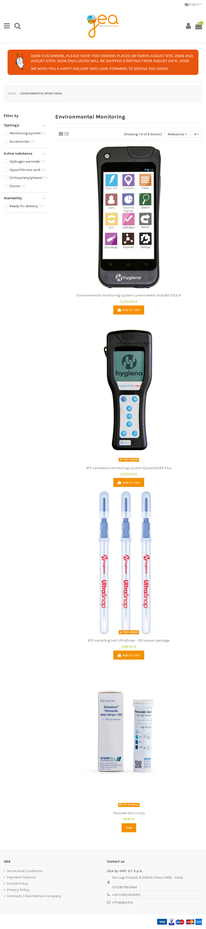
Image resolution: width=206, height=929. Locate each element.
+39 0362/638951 (126, 895)
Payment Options (21, 877)
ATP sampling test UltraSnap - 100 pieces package (129, 640)
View (128, 827)
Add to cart (131, 310)
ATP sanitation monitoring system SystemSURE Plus (129, 468)
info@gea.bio (122, 902)
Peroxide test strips (129, 813)
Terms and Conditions (24, 871)
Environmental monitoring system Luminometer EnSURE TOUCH (129, 295)
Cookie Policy (17, 883)
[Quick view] (128, 289)
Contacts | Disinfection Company (34, 896)
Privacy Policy (18, 890)
